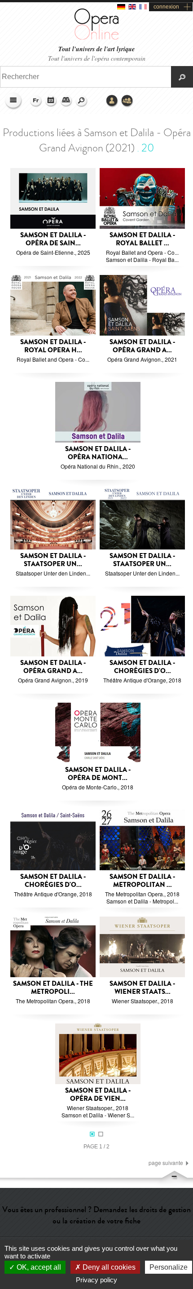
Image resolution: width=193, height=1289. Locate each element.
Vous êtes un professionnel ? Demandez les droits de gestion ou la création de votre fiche (96, 1215)
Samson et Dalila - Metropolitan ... (142, 881)
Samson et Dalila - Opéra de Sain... (53, 239)
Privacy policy (96, 1280)
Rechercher (81, 101)
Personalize (168, 1267)
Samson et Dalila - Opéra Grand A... (142, 346)
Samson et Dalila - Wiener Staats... (142, 987)
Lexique (66, 101)
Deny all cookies (108, 1267)
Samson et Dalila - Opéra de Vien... (98, 1094)
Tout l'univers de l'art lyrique (96, 49)
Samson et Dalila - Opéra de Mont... (98, 774)
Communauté (127, 101)
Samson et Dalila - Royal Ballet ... (142, 239)
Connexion (112, 101)
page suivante (166, 1162)
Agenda (51, 101)
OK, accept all (38, 1267)
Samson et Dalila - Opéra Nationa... (98, 453)
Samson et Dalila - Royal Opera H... (53, 346)
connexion (166, 7)
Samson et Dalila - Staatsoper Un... (53, 560)
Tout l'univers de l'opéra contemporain (96, 58)
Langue (36, 101)
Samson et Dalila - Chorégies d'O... (142, 667)
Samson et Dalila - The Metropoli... (53, 987)
